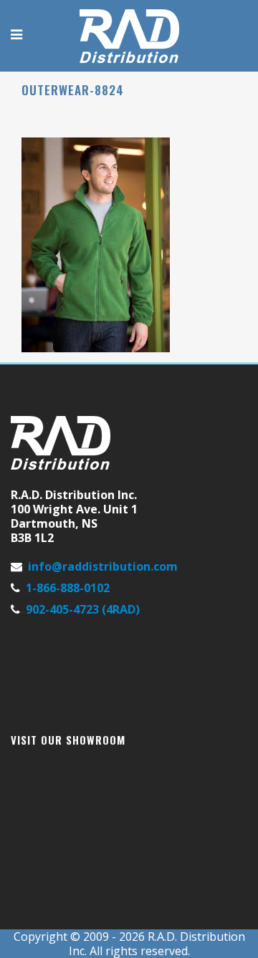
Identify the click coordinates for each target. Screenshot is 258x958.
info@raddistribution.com (103, 566)
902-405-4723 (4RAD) (83, 609)
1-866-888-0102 (68, 588)
